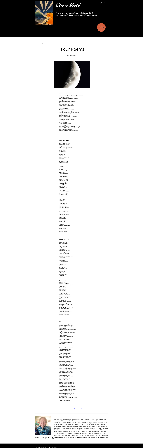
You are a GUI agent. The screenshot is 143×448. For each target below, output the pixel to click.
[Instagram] (101, 2)
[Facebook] (104, 2)
